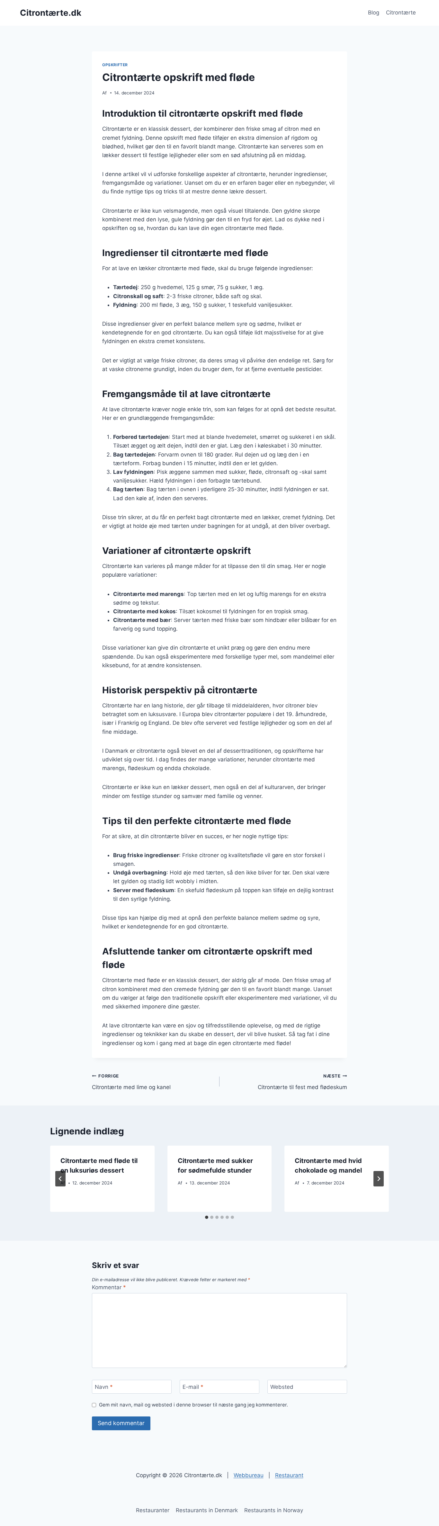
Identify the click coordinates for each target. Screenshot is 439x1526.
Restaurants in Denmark (207, 1510)
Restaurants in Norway (273, 1510)
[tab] (206, 1217)
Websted (281, 1387)
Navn (104, 1387)
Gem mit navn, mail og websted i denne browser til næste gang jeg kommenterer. (193, 1405)
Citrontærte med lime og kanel (131, 1081)
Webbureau (249, 1475)
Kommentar (109, 1287)
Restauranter (152, 1510)
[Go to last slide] (60, 1178)
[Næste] (378, 1178)
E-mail (193, 1387)
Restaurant (289, 1475)
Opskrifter (115, 64)
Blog (373, 12)
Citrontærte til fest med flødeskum (302, 1081)
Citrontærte (401, 12)
